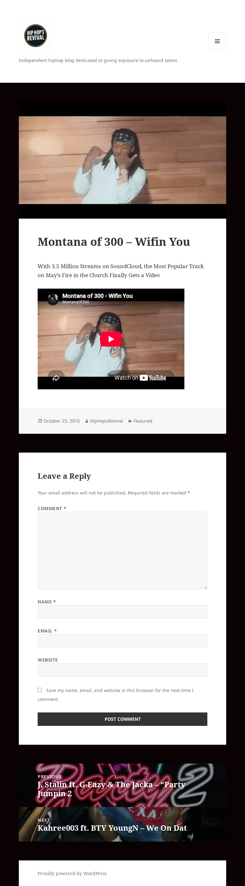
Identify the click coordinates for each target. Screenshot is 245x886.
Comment (52, 508)
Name (47, 602)
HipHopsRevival (106, 421)
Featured (142, 421)
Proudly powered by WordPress (72, 873)
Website (48, 660)
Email (47, 631)
